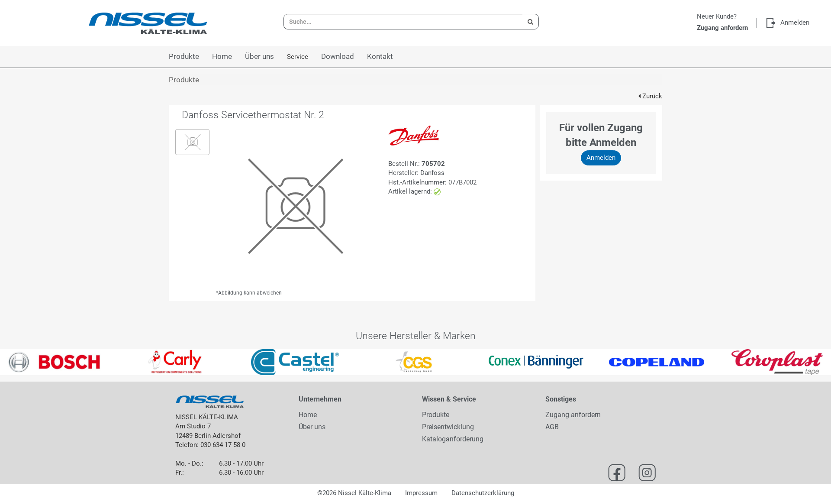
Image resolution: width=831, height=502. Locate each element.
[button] (21, 362)
